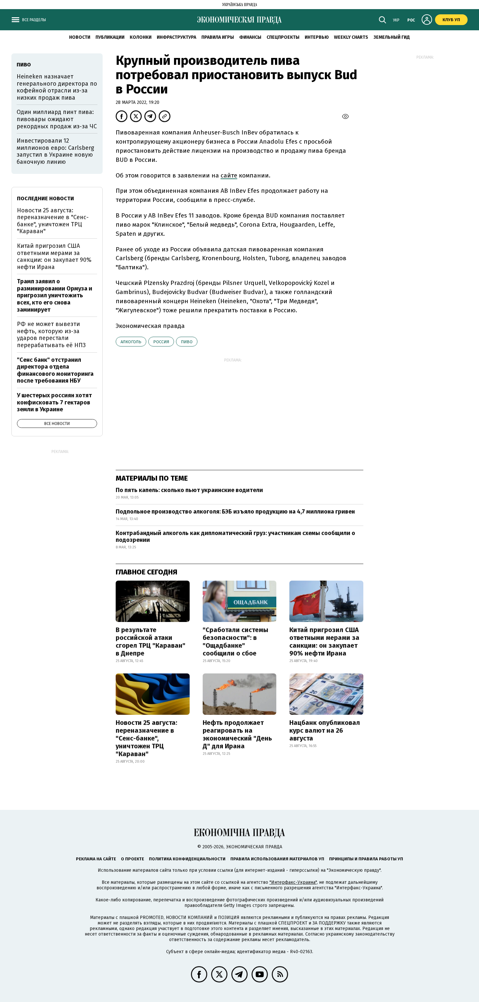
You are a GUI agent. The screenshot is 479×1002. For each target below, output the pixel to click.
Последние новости (45, 198)
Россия (161, 341)
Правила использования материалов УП (277, 858)
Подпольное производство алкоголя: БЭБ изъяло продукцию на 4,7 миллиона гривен (235, 511)
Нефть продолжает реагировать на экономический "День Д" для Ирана (237, 734)
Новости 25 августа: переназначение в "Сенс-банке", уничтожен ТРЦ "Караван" (146, 738)
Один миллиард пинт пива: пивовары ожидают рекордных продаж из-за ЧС (57, 119)
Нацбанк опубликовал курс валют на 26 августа (324, 730)
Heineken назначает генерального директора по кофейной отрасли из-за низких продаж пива (57, 87)
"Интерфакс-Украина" (293, 882)
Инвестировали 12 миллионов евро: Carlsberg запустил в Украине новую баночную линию (55, 151)
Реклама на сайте (96, 858)
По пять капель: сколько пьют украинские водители (189, 490)
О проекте (132, 858)
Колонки (141, 37)
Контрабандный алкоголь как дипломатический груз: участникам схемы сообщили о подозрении (235, 536)
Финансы (250, 37)
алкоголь (131, 341)
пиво (187, 341)
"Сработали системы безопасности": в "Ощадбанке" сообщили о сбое (235, 641)
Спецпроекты (283, 37)
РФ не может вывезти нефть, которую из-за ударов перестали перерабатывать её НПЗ (51, 334)
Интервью (317, 37)
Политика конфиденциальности (187, 858)
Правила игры (217, 37)
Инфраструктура (176, 37)
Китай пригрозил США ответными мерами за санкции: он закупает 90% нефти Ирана (324, 641)
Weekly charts (351, 37)
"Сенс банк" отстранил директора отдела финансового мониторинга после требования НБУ (55, 370)
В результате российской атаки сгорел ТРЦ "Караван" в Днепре (150, 641)
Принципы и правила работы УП (366, 858)
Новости (79, 37)
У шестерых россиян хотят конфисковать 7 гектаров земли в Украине (54, 402)
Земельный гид (391, 37)
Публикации (109, 37)
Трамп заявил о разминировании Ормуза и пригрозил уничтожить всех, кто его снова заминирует (54, 295)
